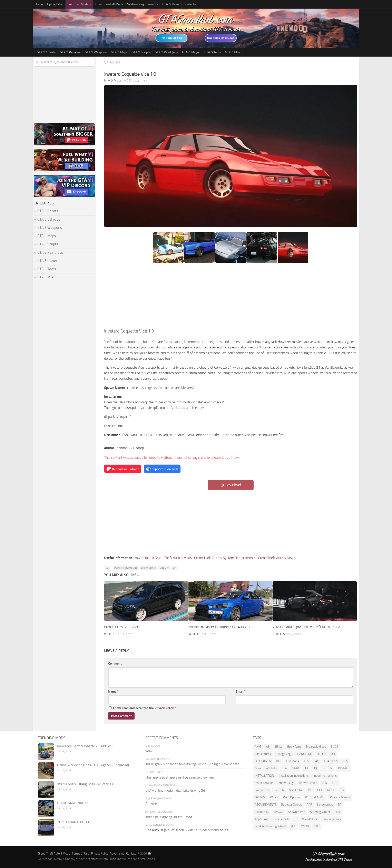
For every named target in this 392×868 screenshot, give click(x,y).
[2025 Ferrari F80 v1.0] (46, 827)
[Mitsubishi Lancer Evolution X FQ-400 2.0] (230, 601)
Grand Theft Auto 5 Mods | (55, 853)
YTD (316, 826)
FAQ (316, 761)
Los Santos (262, 790)
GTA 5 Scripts (141, 52)
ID (323, 768)
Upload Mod (55, 4)
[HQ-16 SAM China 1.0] (46, 808)
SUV (337, 812)
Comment (115, 663)
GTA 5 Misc (233, 52)
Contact (131, 853)
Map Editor (296, 790)
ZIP (174, 567)
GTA (284, 768)
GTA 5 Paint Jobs (166, 52)
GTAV (295, 768)
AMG (258, 747)
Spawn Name (296, 812)
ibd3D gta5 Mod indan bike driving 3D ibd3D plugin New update (192, 764)
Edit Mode (292, 761)
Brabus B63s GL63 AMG (121, 627)
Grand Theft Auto (266, 768)
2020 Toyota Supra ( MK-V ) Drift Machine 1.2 (306, 627)
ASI (268, 747)
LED (324, 783)
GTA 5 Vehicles (70, 52)
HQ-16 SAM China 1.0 (73, 803)
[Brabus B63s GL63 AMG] (146, 601)
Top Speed (261, 819)
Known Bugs (286, 783)
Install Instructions (325, 776)
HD (306, 768)
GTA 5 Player (191, 52)
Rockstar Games (291, 805)
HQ (315, 768)
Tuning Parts (281, 819)
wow (149, 751)
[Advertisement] (230, 297)
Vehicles (112, 62)
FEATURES (331, 761)
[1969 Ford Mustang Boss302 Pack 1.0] (46, 789)
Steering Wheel (320, 812)
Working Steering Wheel (270, 826)
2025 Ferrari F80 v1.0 (73, 822)
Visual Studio (310, 819)
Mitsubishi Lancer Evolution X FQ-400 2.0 (219, 627)
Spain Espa (261, 812)
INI (331, 768)
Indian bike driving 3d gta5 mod (168, 817)
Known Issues (308, 783)
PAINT (274, 797)
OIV (342, 790)
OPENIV (260, 797)
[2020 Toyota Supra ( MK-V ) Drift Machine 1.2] (315, 601)
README (319, 797)
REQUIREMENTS (265, 805)
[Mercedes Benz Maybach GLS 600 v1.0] (46, 751)
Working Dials (332, 819)
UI (295, 819)
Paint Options (291, 797)
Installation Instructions (293, 776)
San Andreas (325, 805)
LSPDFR (279, 790)
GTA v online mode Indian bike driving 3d (175, 790)
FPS (345, 761)
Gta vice (151, 804)
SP (339, 805)
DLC (278, 761)
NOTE (331, 790)
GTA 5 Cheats (46, 52)
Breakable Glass (316, 747)
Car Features (263, 754)
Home (39, 4)
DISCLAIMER (263, 761)
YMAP (305, 826)
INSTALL (343, 768)
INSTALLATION (264, 776)
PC (306, 797)
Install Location (264, 783)
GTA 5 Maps (119, 52)
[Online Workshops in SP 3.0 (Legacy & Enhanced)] (46, 770)
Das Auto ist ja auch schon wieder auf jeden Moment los (186, 830)
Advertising (117, 853)
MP (310, 790)
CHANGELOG (304, 754)
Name (113, 691)
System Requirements (142, 4)
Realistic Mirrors (340, 797)
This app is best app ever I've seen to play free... (180, 777)
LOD (334, 783)
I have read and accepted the (144, 708)
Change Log (283, 754)
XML (293, 826)
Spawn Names (148, 567)
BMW (278, 747)
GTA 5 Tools (212, 52)
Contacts (190, 4)
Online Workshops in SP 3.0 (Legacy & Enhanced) (93, 765)
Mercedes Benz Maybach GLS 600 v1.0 (86, 746)
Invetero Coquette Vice (125, 567)
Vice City (164, 567)
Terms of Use (80, 853)
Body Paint (294, 747)
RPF (309, 805)
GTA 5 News (170, 4)
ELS (306, 761)
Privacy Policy (164, 708)
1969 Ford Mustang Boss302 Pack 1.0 (85, 784)
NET (319, 790)
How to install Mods (109, 4)
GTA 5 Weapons (96, 52)
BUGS (334, 747)
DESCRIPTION (326, 754)
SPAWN (278, 812)
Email (241, 691)
